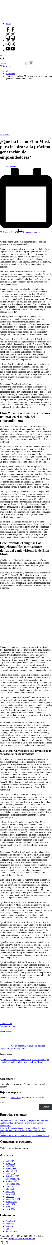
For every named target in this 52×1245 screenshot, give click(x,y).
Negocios (10, 1223)
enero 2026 (10, 1174)
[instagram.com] (10, 45)
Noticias (9, 1226)
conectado (15, 1097)
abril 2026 (10, 1166)
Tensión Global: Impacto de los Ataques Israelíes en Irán (24, 1135)
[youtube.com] (10, 50)
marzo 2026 (11, 1168)
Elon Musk (5, 134)
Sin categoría (11, 1231)
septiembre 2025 (13, 1184)
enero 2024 (10, 1209)
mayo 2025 (10, 1194)
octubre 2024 (11, 1201)
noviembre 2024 (13, 1199)
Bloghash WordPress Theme (21, 1238)
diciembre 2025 (12, 1176)
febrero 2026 (11, 1171)
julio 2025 (10, 1189)
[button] (27, 63)
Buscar (3, 1102)
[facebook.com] (10, 31)
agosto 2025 (11, 1186)
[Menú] (1, 19)
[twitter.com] (10, 36)
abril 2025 (10, 1196)
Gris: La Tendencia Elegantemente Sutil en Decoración (24, 1128)
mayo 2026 (10, 1163)
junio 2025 (10, 1191)
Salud (8, 1229)
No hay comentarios (31, 232)
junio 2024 (10, 1204)
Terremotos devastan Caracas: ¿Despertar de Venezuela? (24, 1120)
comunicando (6, 1023)
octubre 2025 (11, 1181)
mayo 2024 (10, 1206)
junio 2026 (10, 1161)
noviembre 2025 (13, 1179)
